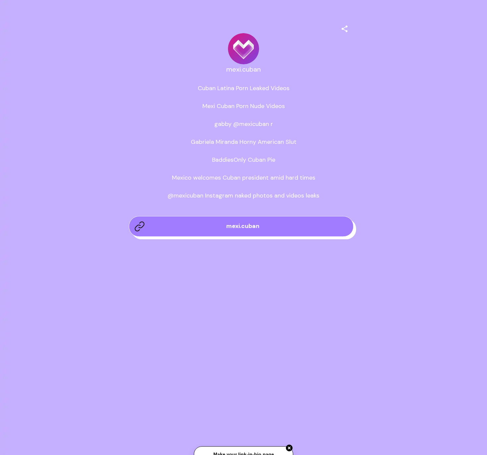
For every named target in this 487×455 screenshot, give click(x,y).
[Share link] (345, 28)
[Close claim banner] (289, 448)
